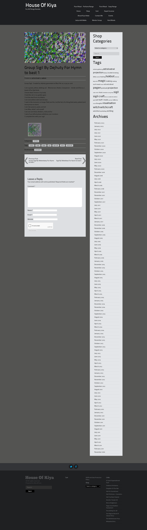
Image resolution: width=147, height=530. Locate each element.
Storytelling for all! (111, 510)
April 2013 (97, 363)
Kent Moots (111, 20)
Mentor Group (97, 20)
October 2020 (99, 149)
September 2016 (99, 235)
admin (44, 78)
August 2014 (98, 317)
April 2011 (97, 442)
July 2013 (97, 353)
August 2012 (98, 389)
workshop (103, 111)
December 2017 (99, 192)
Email (30, 215)
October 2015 (98, 271)
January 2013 (98, 373)
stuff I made (103, 100)
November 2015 (99, 267)
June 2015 (97, 284)
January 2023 (98, 126)
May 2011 (97, 439)
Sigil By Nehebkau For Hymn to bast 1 (68, 160)
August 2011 (98, 429)
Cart (97, 11)
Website (30, 219)
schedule (105, 92)
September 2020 (100, 152)
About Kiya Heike (83, 15)
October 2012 (98, 383)
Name (30, 210)
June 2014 (97, 320)
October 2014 (98, 310)
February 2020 (99, 169)
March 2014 (98, 327)
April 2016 (97, 251)
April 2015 (97, 291)
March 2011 (98, 445)
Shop (88, 11)
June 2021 (97, 136)
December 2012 (99, 376)
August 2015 (98, 277)
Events (111, 15)
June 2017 (97, 208)
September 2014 (99, 314)
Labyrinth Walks (80, 20)
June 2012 (97, 396)
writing (110, 111)
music (101, 84)
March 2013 (98, 366)
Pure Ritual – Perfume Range (84, 6)
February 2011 (99, 449)
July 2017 (97, 205)
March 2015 (98, 294)
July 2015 (97, 281)
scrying (109, 92)
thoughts (99, 103)
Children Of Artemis (112, 485)
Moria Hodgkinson (111, 503)
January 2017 (98, 221)
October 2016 (98, 231)
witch (62, 145)
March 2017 (98, 218)
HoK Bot (36, 141)
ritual (100, 92)
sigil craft (55, 145)
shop (112, 92)
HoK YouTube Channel (112, 497)
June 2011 (97, 435)
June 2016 (97, 244)
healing (102, 77)
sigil (49, 145)
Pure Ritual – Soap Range (108, 6)
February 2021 (99, 142)
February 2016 (99, 258)
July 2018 (97, 179)
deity (94, 77)
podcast (104, 88)
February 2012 (99, 409)
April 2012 (97, 402)
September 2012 (99, 386)
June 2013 (97, 356)
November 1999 (99, 452)
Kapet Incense (109, 11)
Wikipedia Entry (110, 521)
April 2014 (97, 323)
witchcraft (69, 145)
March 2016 (98, 254)
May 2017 (97, 212)
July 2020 (97, 159)
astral (106, 69)
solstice (115, 96)
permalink (37, 149)
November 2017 (99, 195)
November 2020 (99, 146)
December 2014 (99, 304)
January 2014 (98, 333)
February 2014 (99, 330)
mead (98, 84)
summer (110, 100)
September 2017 (99, 202)
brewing (116, 72)
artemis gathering (98, 69)
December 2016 (99, 225)
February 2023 (99, 123)
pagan (44, 145)
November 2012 (99, 379)
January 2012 (98, 412)
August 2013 (98, 350)
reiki (97, 92)
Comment (31, 186)
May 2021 (97, 139)
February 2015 (99, 297)
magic (37, 145)
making (109, 81)
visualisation (109, 103)
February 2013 (99, 370)
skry (106, 96)
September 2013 (99, 347)
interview (117, 76)
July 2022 (97, 129)
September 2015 (99, 274)
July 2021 (97, 133)
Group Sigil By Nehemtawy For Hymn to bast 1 (41, 161)
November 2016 (99, 228)
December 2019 (99, 172)
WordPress (37, 483)
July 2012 (97, 393)
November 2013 (99, 340)
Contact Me (99, 15)
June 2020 (97, 162)
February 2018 (99, 189)
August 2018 (98, 175)
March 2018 (98, 185)
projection (113, 88)
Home (79, 11)
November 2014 (99, 307)
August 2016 (98, 238)
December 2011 (99, 416)
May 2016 (97, 248)
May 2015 (97, 287)
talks (114, 100)
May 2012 (97, 399)
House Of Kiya (41, 5)
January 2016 (98, 261)
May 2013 (97, 360)
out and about (108, 84)
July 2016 (97, 241)
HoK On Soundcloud (112, 491)
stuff (96, 100)
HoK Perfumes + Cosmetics (114, 494)
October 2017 (98, 198)
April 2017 (97, 215)
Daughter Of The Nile (112, 488)
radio (94, 92)
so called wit (110, 96)
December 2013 (99, 337)
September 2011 (99, 425)
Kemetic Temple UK (112, 500)
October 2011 (98, 422)
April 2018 (97, 182)
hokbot (31, 145)
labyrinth (95, 81)
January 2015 (98, 300)
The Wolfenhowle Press (113, 518)
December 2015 (99, 264)
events (98, 76)
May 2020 (97, 166)
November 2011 (99, 419)
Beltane (105, 72)
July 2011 (97, 432)
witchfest (96, 111)
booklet (110, 72)
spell (94, 100)
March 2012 (98, 406)
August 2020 (98, 156)
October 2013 (98, 343)
